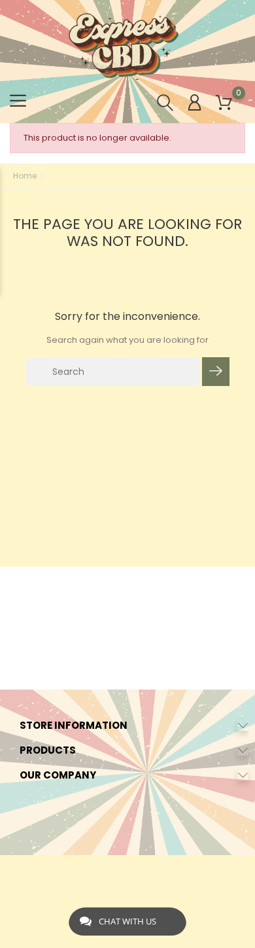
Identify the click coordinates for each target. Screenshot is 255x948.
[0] (224, 103)
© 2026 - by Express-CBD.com (128, 872)
